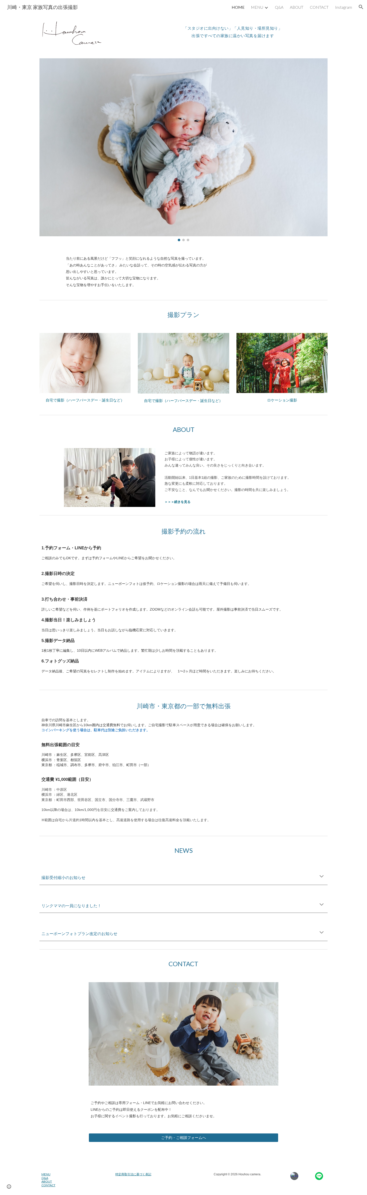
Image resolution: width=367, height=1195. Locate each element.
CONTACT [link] (319, 7)
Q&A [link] (279, 7)
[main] (233, 30)
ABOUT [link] (296, 7)
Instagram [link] (343, 7)
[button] (361, 7)
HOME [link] (238, 7)
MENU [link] (257, 7)
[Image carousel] (183, 149)
